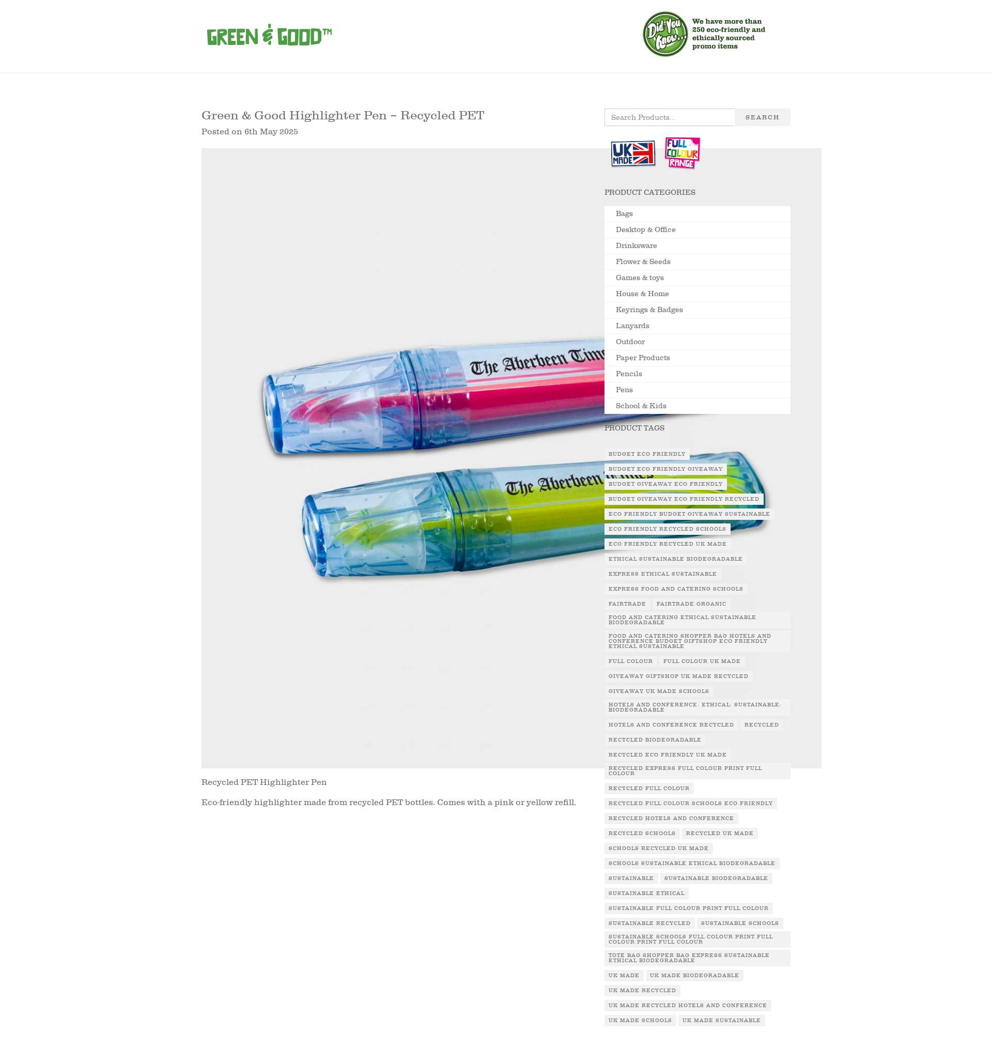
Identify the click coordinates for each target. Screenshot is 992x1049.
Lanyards (632, 325)
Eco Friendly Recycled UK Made (668, 544)
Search (763, 117)
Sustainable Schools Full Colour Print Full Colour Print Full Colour (691, 939)
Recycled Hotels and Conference (671, 818)
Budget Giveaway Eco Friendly (666, 484)
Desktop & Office (646, 229)
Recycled (762, 725)
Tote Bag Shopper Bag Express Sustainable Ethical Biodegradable (689, 958)
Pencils (629, 373)
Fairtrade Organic (691, 604)
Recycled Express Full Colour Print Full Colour (685, 771)
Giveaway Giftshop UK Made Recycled (679, 676)
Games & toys (640, 277)
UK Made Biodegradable (694, 976)
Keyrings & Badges (649, 309)
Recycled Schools (642, 833)
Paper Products (643, 357)
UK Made (624, 976)
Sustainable (631, 878)
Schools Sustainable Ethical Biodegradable (692, 863)
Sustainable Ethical (647, 893)
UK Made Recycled (642, 991)
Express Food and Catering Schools (676, 589)
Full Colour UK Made (702, 661)
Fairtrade (627, 604)
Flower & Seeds (643, 261)
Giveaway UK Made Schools (659, 691)
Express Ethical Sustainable (663, 574)
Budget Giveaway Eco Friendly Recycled (684, 499)
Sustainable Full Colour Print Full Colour (689, 908)
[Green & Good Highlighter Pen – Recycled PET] (512, 462)
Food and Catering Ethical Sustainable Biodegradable (682, 620)
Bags (624, 213)
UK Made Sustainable (722, 1020)
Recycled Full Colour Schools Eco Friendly (691, 803)
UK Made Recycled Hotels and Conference (688, 1005)
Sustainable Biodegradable (716, 878)
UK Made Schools (640, 1020)
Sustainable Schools (740, 923)
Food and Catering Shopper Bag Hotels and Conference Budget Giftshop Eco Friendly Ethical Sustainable (690, 641)
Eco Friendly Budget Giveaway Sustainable (689, 514)
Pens (624, 389)
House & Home (642, 293)
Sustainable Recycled (650, 923)
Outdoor (630, 341)
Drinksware (636, 245)
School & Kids (641, 406)
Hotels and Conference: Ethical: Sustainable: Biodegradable (695, 707)
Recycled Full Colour (649, 788)
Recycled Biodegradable (655, 740)
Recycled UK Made (720, 833)
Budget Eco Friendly (647, 454)
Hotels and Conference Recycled (671, 725)
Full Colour (631, 661)
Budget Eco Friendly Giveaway (666, 469)
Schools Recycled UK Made (659, 848)
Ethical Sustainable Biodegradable (676, 559)
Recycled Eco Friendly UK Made (668, 755)
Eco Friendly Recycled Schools (667, 529)
